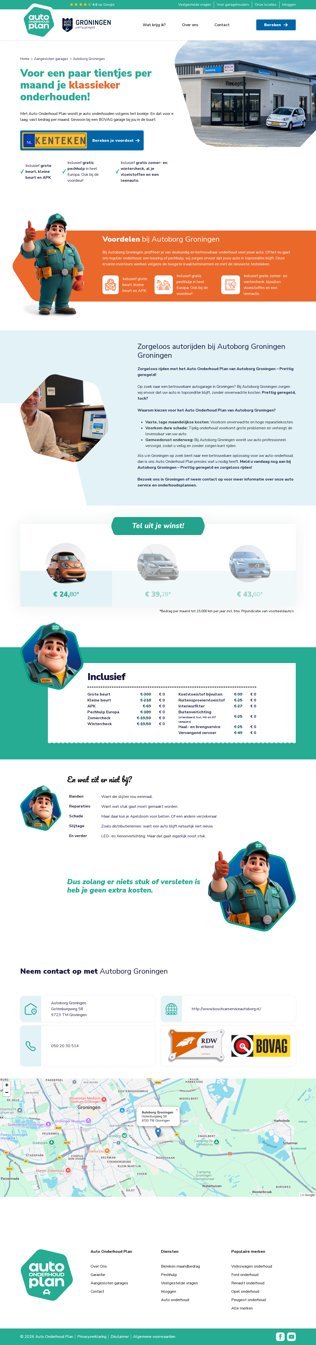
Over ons (190, 25)
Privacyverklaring (91, 1337)
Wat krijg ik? (154, 25)
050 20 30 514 (65, 1046)
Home (24, 58)
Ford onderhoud (244, 1274)
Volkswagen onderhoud (251, 1266)
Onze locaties (265, 4)
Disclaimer (120, 1337)
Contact (222, 25)
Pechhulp (169, 1274)
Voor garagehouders (233, 4)
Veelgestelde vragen (194, 4)
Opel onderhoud (245, 1291)
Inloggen (289, 4)
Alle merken (242, 1308)
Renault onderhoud (247, 1283)
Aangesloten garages (51, 58)
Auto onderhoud (175, 1300)
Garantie (98, 1274)
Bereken (272, 25)
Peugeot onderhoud (248, 1300)
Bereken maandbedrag (180, 1266)
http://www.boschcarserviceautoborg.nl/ (226, 1009)
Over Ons (99, 1266)
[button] (158, 1133)
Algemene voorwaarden (154, 1337)
